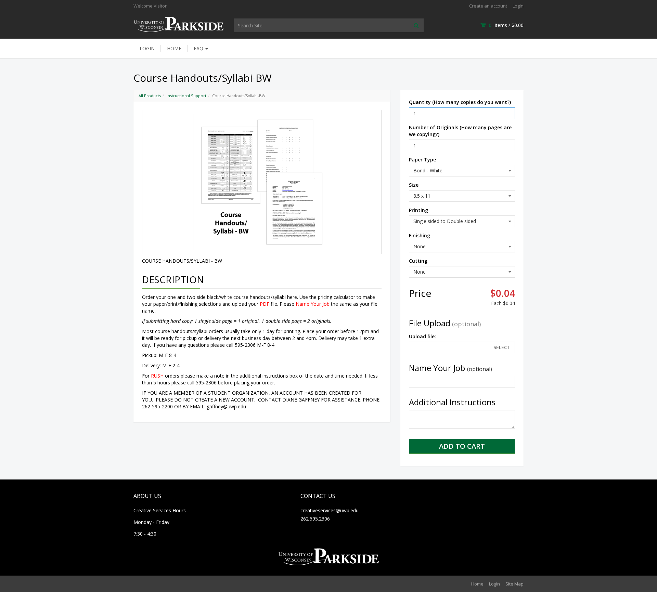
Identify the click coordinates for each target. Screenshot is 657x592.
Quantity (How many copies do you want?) (460, 102)
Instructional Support (186, 95)
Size (413, 185)
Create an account (488, 6)
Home (174, 48)
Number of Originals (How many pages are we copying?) (460, 130)
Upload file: (422, 336)
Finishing (419, 235)
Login (518, 6)
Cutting (418, 261)
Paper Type (422, 159)
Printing (418, 210)
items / (506, 25)
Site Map (514, 584)
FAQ (199, 48)
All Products (150, 95)
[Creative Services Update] (178, 24)
